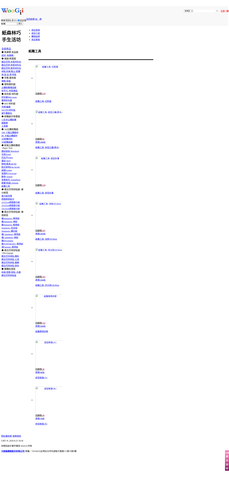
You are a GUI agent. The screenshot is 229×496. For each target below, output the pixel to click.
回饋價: (40, 94)
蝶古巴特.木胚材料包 (11, 62)
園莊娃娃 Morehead (10, 151)
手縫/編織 (5, 107)
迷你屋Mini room (9, 97)
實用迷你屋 (6, 100)
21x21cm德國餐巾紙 (10, 202)
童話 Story (6, 161)
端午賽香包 (6, 113)
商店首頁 (35, 30)
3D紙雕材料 (7, 139)
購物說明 (35, 36)
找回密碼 (30, 19)
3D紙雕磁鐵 (7, 142)
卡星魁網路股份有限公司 (12, 451)
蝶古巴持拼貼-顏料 (10, 256)
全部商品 (6, 49)
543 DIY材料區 (8, 110)
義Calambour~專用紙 (10, 234)
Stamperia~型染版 (9, 228)
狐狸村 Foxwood (8, 173)
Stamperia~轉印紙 (9, 231)
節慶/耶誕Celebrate (9, 183)
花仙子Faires (7, 157)
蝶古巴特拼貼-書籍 (10, 262)
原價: (40, 142)
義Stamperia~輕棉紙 (10, 225)
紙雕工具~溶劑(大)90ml (46, 239)
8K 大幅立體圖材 (9, 136)
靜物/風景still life (9, 164)
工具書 (4, 126)
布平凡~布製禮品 (9, 91)
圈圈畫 (4, 123)
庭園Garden (6, 170)
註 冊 (38, 19)
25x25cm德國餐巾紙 (10, 205)
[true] (217, 10)
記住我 (23, 20)
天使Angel (6, 154)
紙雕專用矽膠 (41, 331)
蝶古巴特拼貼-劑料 (10, 266)
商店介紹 (35, 33)
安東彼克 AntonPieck (10, 180)
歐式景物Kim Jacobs (10, 167)
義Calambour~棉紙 (9, 237)
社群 (223, 11)
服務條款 (17, 436)
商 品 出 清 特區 (8, 74)
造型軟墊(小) (41, 378)
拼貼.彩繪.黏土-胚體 (10, 71)
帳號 (3, 20)
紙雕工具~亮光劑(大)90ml (47, 285)
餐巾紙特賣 (6, 196)
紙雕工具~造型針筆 (44, 193)
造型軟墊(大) (41, 424)
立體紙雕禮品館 (8, 87)
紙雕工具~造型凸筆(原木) (47, 147)
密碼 (3, 24)
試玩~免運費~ (7, 55)
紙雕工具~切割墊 (43, 101)
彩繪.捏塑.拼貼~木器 (11, 272)
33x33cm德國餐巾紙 (10, 209)
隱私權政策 (6, 436)
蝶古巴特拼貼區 (8, 275)
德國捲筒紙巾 (7, 199)
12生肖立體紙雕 (8, 120)
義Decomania (7, 241)
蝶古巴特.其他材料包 (11, 68)
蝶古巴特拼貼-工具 (10, 259)
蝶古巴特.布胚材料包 (11, 65)
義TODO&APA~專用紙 (12, 244)
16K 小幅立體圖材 (9, 132)
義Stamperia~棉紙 (9, 222)
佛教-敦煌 (6, 81)
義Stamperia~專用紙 (10, 218)
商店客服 (35, 40)
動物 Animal (6, 177)
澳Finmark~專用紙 (9, 247)
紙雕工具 (5, 186)
